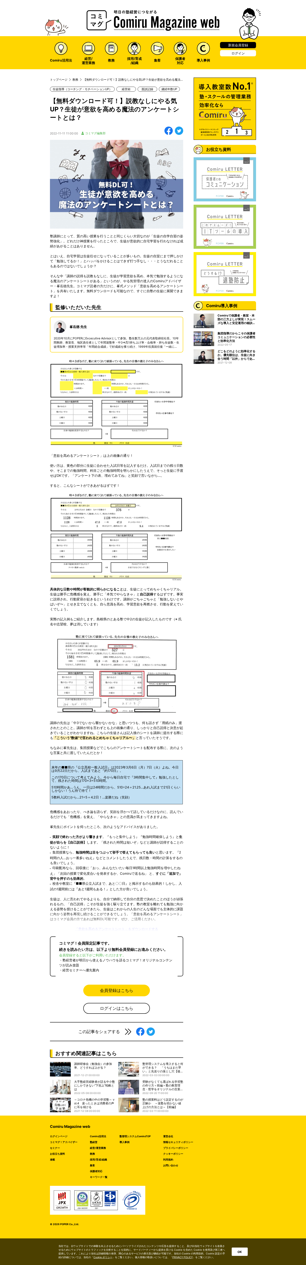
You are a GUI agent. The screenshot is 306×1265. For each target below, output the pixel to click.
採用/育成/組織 (98, 1159)
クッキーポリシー (173, 1153)
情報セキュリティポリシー (178, 1142)
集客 (92, 1165)
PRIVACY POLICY (182, 1257)
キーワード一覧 (98, 1177)
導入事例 (124, 1142)
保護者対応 (96, 1171)
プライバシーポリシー (175, 1147)
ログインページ (58, 1136)
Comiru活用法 (98, 1136)
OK (240, 1252)
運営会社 (168, 1136)
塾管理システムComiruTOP (135, 1136)
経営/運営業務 (98, 1147)
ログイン (238, 53)
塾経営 (93, 1142)
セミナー (55, 1147)
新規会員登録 (238, 45)
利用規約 (168, 1159)
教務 (92, 1153)
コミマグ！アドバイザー (63, 1142)
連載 (52, 1159)
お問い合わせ (170, 1165)
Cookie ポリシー (102, 1257)
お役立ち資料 (57, 1153)
